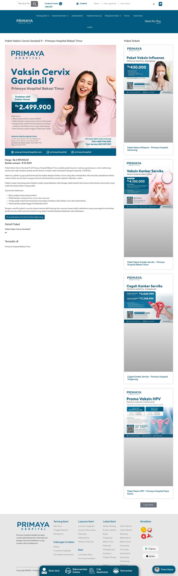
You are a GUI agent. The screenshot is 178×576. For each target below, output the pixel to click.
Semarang (124, 557)
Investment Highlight (62, 551)
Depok (106, 565)
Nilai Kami (57, 526)
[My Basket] (160, 4)
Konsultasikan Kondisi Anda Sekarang (25, 217)
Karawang (124, 546)
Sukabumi (107, 553)
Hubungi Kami (110, 3)
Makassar (107, 546)
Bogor (105, 534)
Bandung (124, 534)
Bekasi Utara (125, 542)
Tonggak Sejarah (60, 530)
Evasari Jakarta (109, 530)
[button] (148, 504)
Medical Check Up (86, 542)
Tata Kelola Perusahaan (63, 555)
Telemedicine (83, 538)
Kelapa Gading (109, 526)
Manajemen (58, 534)
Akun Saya (125, 3)
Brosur (96, 3)
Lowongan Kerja (85, 555)
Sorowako (124, 550)
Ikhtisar (56, 547)
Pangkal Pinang (109, 557)
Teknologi (82, 534)
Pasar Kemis (125, 553)
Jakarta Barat (126, 530)
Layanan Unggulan (86, 526)
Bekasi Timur (108, 542)
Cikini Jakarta (126, 526)
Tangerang (107, 538)
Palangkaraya (109, 550)
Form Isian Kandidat (86, 558)
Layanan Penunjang (86, 530)
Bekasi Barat (125, 538)
